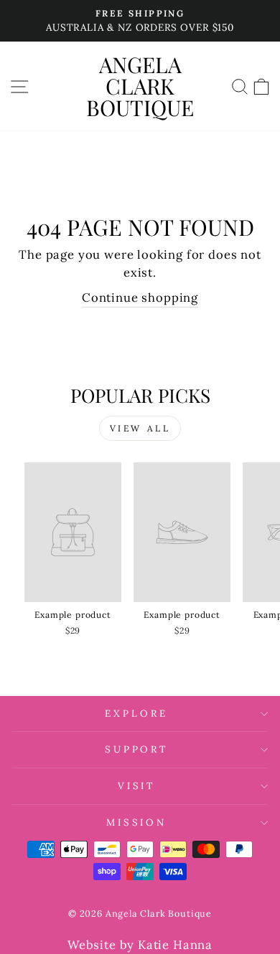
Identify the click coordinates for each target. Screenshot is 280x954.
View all (140, 428)
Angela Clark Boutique (140, 86)
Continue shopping (140, 297)
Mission (136, 822)
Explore (136, 713)
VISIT (137, 786)
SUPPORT (137, 749)
